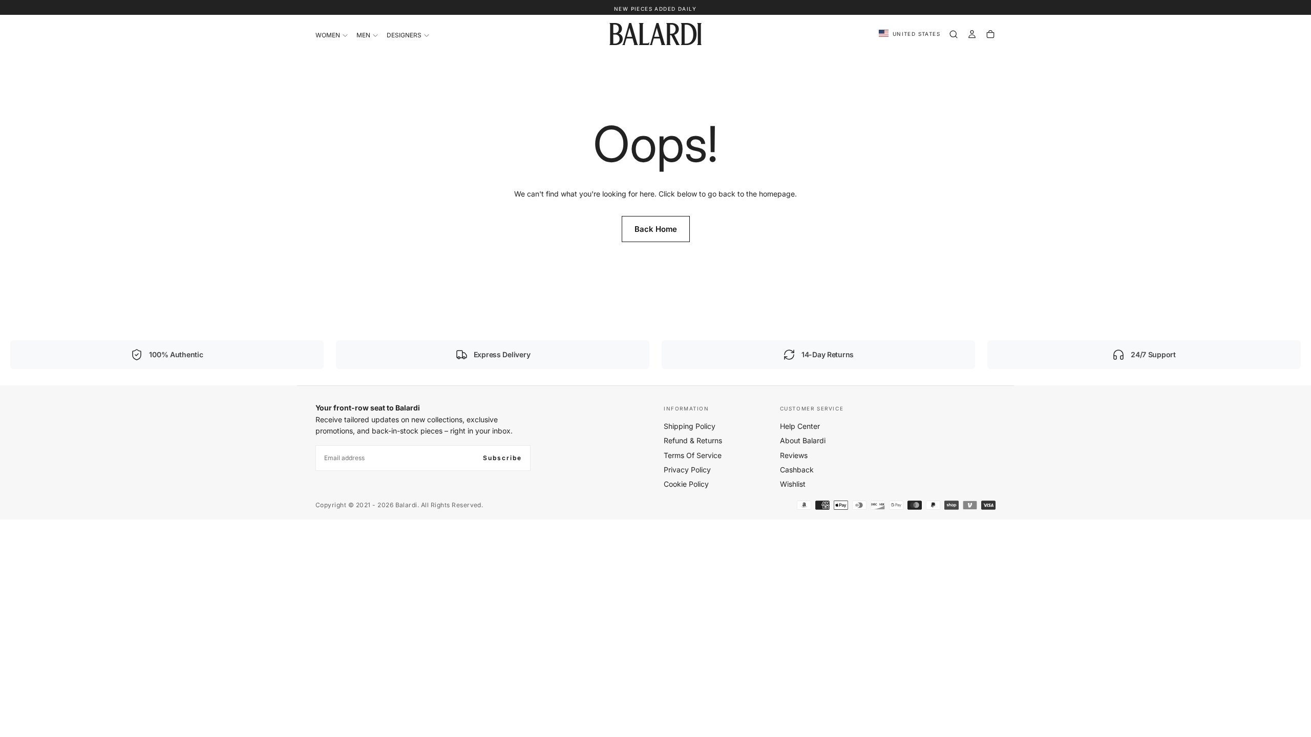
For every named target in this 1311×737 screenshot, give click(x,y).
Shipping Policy (689, 426)
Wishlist (793, 484)
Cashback (797, 469)
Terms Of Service (693, 455)
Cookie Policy (686, 484)
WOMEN (327, 35)
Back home (656, 229)
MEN (363, 35)
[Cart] (990, 34)
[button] (909, 34)
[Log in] (972, 34)
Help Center (800, 426)
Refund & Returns (693, 440)
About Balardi (803, 440)
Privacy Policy (687, 469)
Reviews (794, 455)
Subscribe (502, 458)
